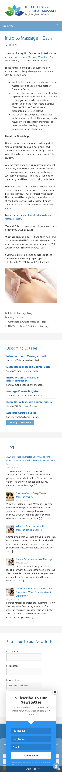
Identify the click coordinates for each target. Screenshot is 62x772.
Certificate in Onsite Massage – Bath (27, 322)
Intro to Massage (17, 313)
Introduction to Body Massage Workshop (26, 57)
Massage (19, 318)
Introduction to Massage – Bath (26, 356)
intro (10, 318)
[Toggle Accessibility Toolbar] (56, 766)
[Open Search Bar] (57, 26)
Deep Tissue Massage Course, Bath (28, 367)
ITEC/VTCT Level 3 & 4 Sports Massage (28, 326)
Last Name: (12, 666)
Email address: (13, 680)
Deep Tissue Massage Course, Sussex (29, 402)
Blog (29, 313)
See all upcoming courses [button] (20, 422)
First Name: (12, 652)
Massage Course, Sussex (21, 413)
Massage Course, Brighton (22, 391)
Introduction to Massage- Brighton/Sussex (22, 379)
